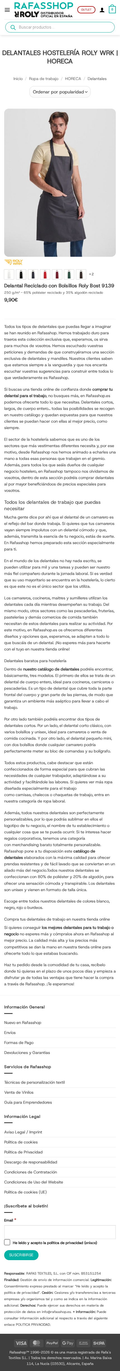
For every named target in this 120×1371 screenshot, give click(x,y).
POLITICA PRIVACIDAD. (33, 1324)
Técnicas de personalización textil (34, 1082)
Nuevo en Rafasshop (22, 1022)
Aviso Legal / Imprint (23, 1132)
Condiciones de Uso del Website (33, 1182)
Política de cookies (21, 1142)
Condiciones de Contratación (30, 1172)
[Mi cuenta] (102, 10)
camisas (23, 794)
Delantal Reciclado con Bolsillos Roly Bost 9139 (59, 286)
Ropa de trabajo (43, 78)
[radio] (9, 274)
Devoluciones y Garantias (27, 1052)
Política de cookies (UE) (25, 1192)
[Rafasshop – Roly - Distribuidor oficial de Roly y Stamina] (44, 10)
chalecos (41, 794)
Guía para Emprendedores (28, 1102)
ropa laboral (54, 801)
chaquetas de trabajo (72, 794)
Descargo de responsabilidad (30, 1162)
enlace (90, 1242)
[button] (7, 9)
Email (10, 1220)
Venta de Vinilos (18, 1092)
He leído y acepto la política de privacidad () (54, 1242)
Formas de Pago (18, 1042)
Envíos (10, 1032)
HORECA (73, 78)
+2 (91, 274)
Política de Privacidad (23, 1152)
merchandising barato (32, 844)
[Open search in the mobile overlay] (60, 27)
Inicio (18, 78)
